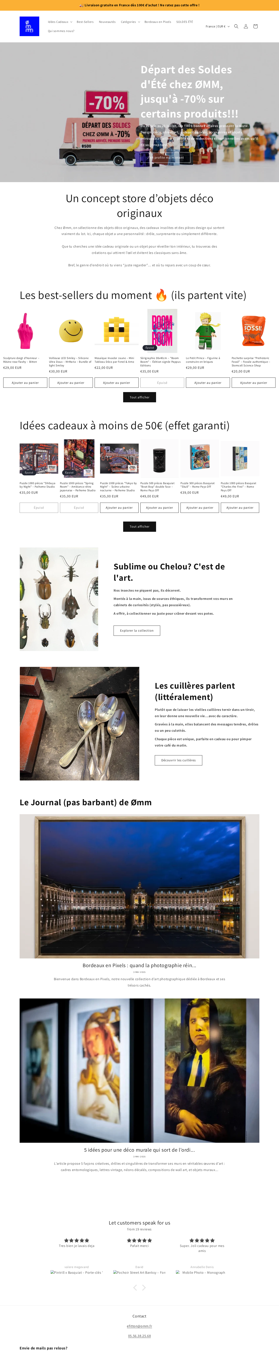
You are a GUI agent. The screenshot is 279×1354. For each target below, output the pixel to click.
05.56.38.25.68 (139, 1342)
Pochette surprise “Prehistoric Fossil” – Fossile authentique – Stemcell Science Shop (251, 361)
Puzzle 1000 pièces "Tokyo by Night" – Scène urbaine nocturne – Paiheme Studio (118, 487)
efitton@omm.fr (139, 1332)
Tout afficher (140, 397)
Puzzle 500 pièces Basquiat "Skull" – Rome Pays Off (197, 485)
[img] (139, 1229)
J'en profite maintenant (165, 157)
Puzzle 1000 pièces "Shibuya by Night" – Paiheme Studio (37, 485)
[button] (59, 21)
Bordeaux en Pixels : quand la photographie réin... (139, 965)
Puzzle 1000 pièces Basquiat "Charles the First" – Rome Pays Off (238, 487)
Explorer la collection (137, 630)
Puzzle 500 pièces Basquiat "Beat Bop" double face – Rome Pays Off (157, 487)
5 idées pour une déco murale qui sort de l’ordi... (139, 1149)
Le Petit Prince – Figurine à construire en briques (203, 360)
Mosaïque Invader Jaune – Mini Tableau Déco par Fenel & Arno (114, 360)
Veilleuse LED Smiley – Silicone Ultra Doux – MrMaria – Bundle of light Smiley (70, 361)
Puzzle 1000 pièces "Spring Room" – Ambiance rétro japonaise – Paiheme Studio (78, 487)
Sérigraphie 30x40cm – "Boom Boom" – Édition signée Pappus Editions (160, 361)
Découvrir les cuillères (178, 760)
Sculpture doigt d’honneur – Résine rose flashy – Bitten (21, 360)
